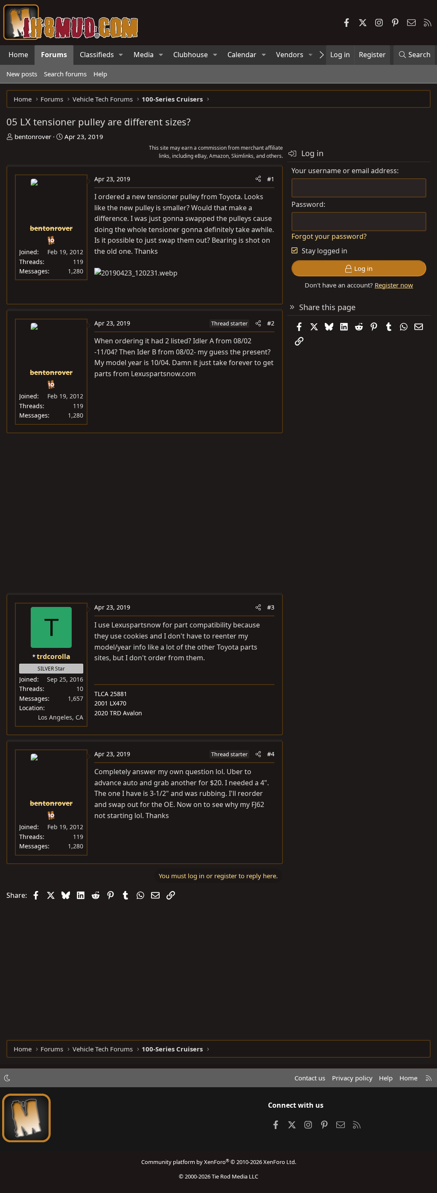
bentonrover (33, 136)
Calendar (241, 54)
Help (100, 74)
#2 (270, 323)
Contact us (309, 1078)
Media (144, 54)
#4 (270, 754)
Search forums (65, 74)
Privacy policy (352, 1078)
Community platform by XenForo (218, 1162)
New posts (21, 74)
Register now (394, 285)
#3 (270, 607)
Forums (54, 54)
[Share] (258, 179)
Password (307, 204)
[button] (121, 55)
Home (18, 54)
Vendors (289, 54)
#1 (270, 179)
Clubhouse (190, 54)
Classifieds (97, 54)
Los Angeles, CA (60, 717)
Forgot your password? (329, 236)
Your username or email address (344, 170)
